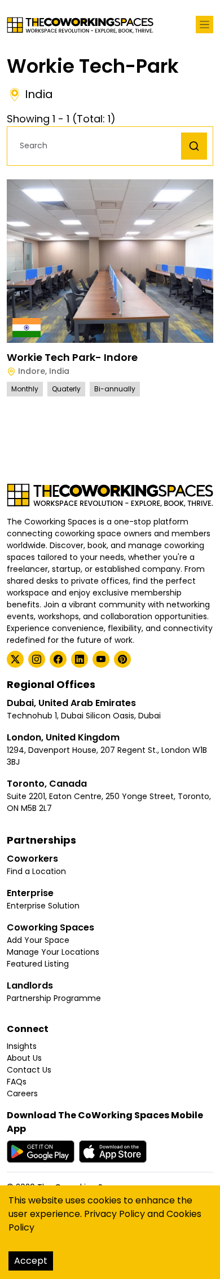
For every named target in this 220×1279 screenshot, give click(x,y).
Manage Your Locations (53, 952)
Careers (22, 1093)
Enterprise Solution (43, 905)
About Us (24, 1058)
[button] (97, 146)
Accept (30, 1260)
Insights (22, 1046)
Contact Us (29, 1069)
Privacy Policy (114, 1213)
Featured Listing (38, 963)
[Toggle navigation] (204, 24)
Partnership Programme (54, 998)
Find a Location (36, 871)
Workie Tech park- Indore (72, 357)
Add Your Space (38, 940)
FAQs (17, 1081)
